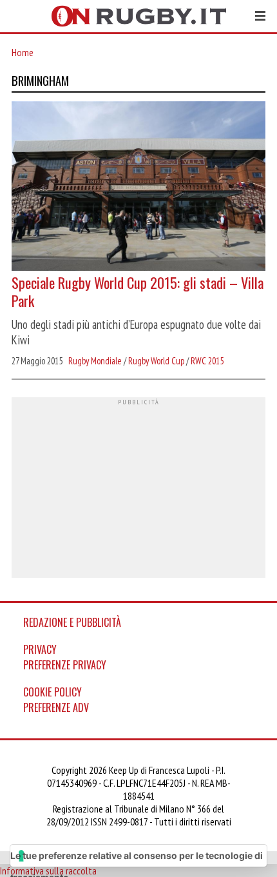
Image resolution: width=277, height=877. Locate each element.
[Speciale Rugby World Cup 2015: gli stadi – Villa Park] (138, 187)
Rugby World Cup (156, 361)
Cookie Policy (52, 692)
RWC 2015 (207, 361)
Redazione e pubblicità (72, 622)
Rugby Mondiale (95, 361)
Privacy (40, 649)
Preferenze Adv (56, 707)
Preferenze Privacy (64, 665)
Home (22, 52)
